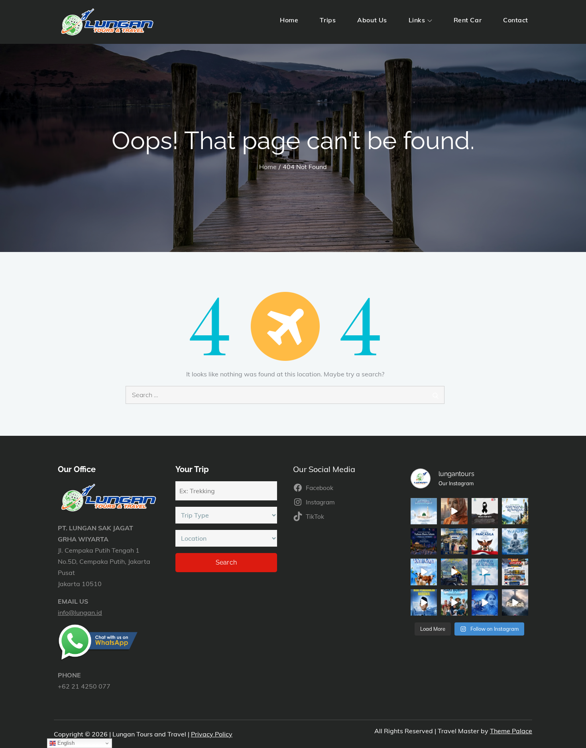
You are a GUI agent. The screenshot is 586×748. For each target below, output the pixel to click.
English (65, 743)
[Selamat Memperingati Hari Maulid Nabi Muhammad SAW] (424, 511)
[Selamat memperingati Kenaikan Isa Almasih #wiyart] (485, 572)
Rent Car (468, 20)
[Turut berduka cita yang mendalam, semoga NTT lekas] (485, 511)
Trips (328, 20)
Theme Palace (511, 731)
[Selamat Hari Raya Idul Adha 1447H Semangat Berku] (424, 572)
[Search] (435, 395)
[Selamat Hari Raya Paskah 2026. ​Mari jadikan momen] (515, 602)
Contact (515, 20)
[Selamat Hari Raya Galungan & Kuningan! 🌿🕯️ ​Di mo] (515, 511)
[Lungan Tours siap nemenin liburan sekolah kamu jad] (454, 541)
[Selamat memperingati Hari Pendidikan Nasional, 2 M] (424, 602)
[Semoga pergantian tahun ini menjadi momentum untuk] (424, 541)
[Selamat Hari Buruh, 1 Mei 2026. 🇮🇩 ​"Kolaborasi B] (454, 602)
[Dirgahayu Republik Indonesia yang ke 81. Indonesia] (454, 511)
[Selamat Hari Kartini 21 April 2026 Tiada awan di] (485, 602)
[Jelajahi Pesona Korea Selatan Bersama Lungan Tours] (515, 572)
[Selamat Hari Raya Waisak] (515, 541)
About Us (372, 20)
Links (417, 20)
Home (289, 20)
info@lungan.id (80, 612)
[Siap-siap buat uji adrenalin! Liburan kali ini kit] (454, 572)
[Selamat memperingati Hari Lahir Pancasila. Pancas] (485, 541)
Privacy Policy (211, 734)
